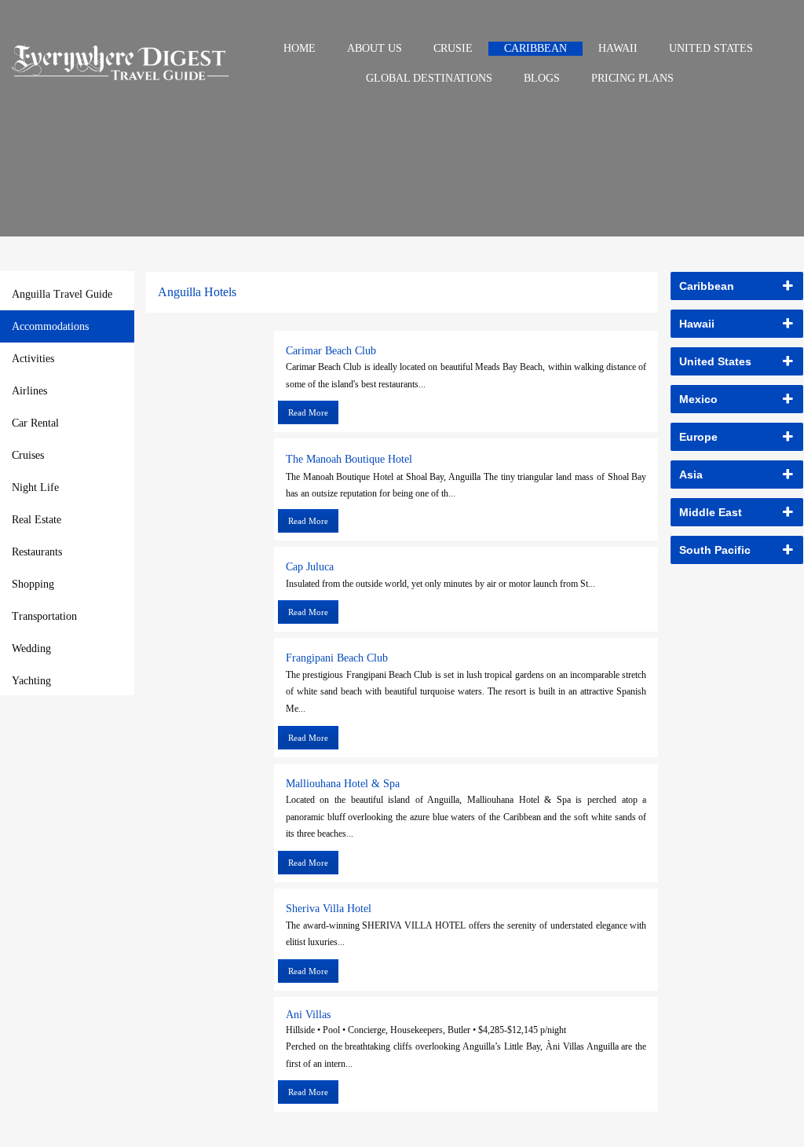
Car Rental (35, 423)
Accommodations (50, 326)
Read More (308, 412)
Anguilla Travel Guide (62, 294)
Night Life (35, 487)
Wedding (31, 648)
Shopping (33, 584)
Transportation (44, 616)
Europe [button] (698, 437)
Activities (33, 359)
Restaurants (37, 552)
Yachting (31, 681)
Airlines (29, 391)
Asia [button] (691, 474)
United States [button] (715, 361)
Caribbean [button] (706, 286)
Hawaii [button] (696, 323)
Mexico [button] (698, 399)
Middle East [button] (710, 512)
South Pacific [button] (715, 550)
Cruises (28, 455)
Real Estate (36, 520)
